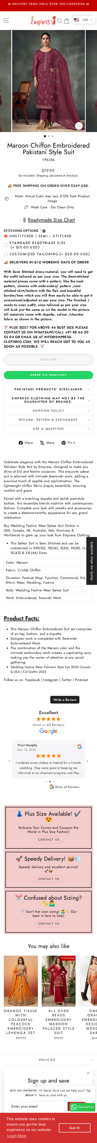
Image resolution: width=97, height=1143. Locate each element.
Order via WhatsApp (48, 375)
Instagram (50, 679)
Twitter (67, 679)
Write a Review (64, 699)
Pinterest (81, 679)
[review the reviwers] (79, 748)
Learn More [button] (16, 1136)
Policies (47, 1060)
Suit (66, 590)
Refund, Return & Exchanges (48, 420)
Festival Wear (32, 577)
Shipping (42, 175)
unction (52, 577)
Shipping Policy (49, 411)
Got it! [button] (74, 1128)
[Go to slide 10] (52, 781)
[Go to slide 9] (48, 781)
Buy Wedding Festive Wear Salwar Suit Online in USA (41, 528)
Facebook (32, 679)
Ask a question (48, 429)
